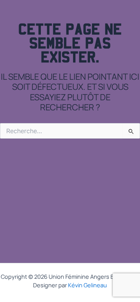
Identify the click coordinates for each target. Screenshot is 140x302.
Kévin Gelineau (87, 285)
